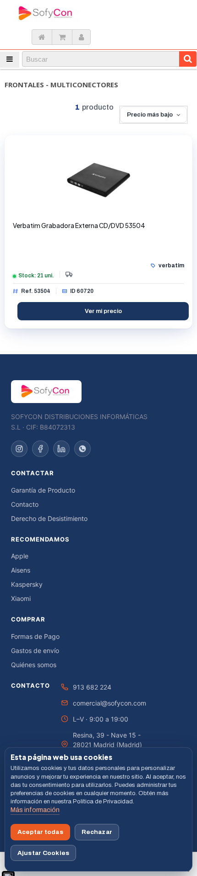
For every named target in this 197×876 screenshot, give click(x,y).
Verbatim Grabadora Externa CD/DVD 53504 (79, 225)
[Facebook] (40, 449)
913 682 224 (92, 687)
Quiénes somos (33, 665)
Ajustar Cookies (43, 852)
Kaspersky (27, 584)
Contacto (24, 504)
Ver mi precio (103, 311)
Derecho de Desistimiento (49, 518)
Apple (19, 556)
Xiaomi (21, 598)
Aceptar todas (40, 831)
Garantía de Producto (43, 490)
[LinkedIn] (61, 449)
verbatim (171, 265)
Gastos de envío (35, 650)
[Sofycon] (46, 391)
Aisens (20, 570)
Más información (35, 810)
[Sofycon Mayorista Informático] (40, 13)
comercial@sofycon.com (109, 703)
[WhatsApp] (82, 449)
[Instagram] (19, 449)
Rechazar (97, 831)
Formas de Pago (35, 636)
